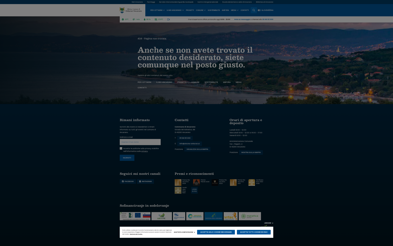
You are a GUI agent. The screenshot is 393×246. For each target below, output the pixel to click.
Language (268, 223)
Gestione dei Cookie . (136, 234)
